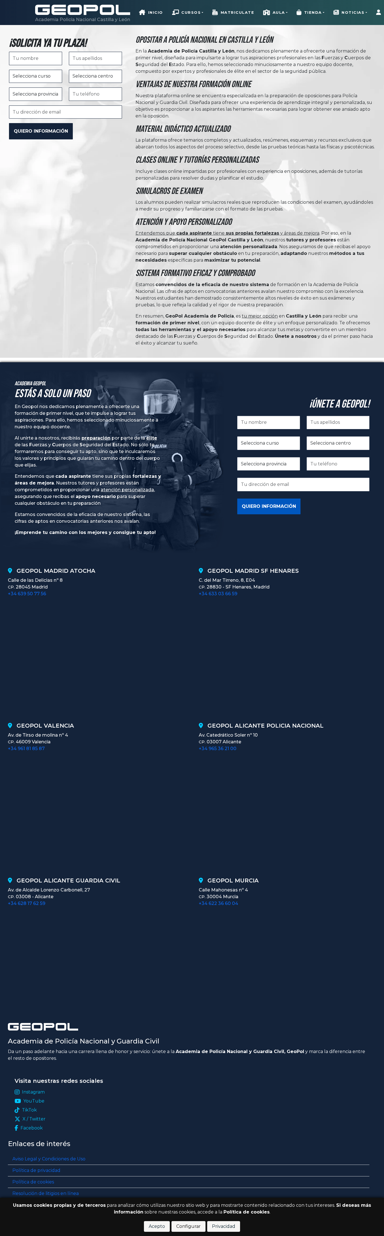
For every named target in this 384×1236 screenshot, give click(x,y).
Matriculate (237, 12)
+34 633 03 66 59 (218, 593)
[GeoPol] (82, 9)
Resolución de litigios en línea (45, 1193)
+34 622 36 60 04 (218, 903)
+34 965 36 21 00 (217, 748)
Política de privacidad (36, 1170)
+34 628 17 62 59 (26, 903)
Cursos (191, 12)
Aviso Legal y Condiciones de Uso (48, 1159)
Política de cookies (33, 1182)
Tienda (313, 12)
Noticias (353, 12)
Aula (279, 12)
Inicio (155, 12)
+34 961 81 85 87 (26, 748)
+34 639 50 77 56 (27, 593)
